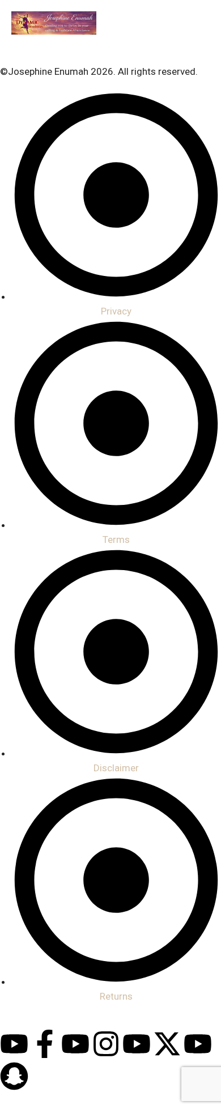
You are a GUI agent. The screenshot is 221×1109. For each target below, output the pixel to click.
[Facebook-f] (45, 1044)
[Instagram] (106, 1044)
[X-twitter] (167, 1044)
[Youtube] (14, 1044)
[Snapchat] (14, 1076)
